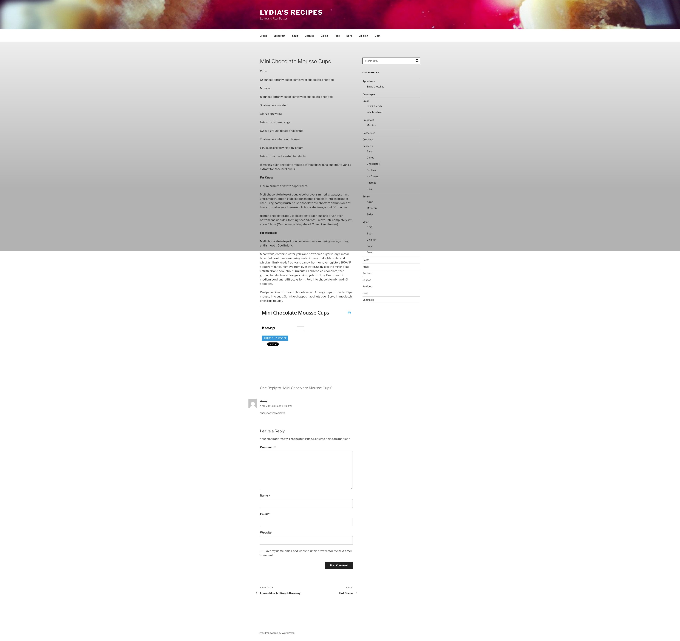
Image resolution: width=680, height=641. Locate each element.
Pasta (365, 259)
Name (265, 495)
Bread (263, 35)
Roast (370, 252)
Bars (349, 35)
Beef (377, 35)
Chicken (363, 35)
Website (265, 532)
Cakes (324, 35)
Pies (337, 35)
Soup (295, 35)
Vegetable (368, 299)
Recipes (367, 273)
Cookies (309, 35)
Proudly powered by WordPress (276, 632)
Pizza (365, 266)
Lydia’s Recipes (291, 12)
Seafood (367, 286)
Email (265, 514)
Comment (268, 447)
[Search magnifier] (417, 61)
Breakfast (279, 35)
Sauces (366, 279)
